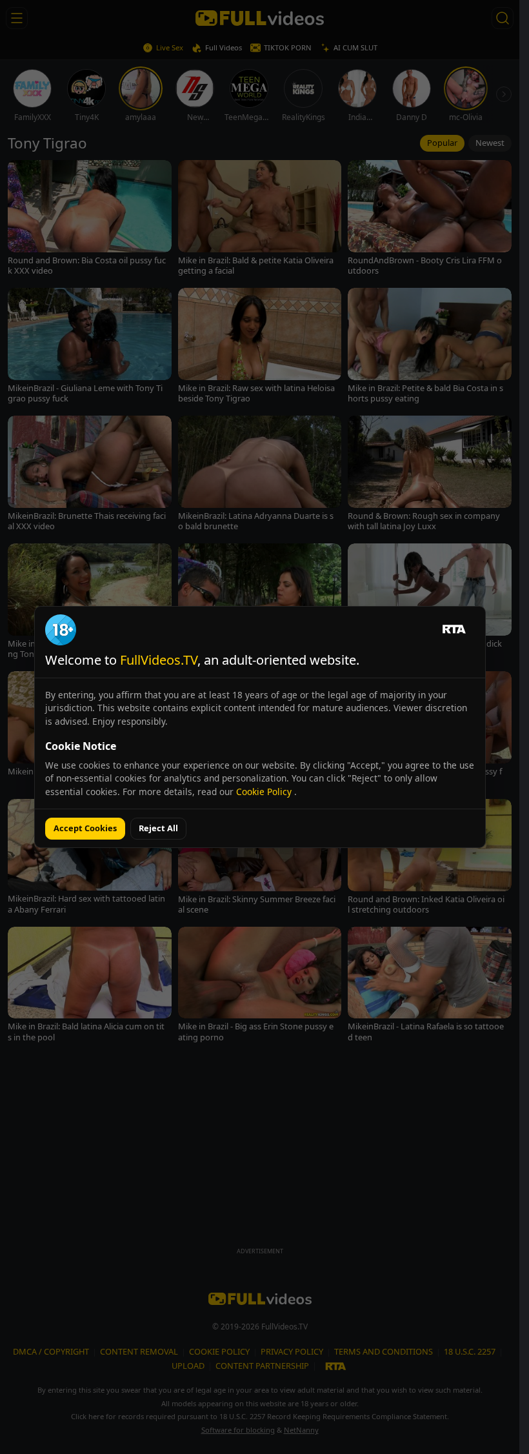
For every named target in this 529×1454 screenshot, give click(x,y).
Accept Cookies (85, 828)
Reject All (158, 828)
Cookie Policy (265, 791)
